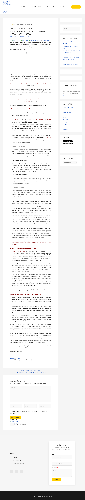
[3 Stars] (11, 24)
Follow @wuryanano (68, 147)
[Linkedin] (16, 471)
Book (54, 7)
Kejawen (65, 114)
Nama (54, 454)
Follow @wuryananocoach (70, 150)
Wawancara (66, 126)
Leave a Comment (14, 36)
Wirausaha (23, 36)
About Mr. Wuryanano (24, 7)
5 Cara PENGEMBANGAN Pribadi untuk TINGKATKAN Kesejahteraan (71, 53)
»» (63, 95)
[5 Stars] (13, 24)
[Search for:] (71, 28)
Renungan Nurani (67, 122)
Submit (57, 479)
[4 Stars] (12, 24)
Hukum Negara (67, 112)
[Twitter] (11, 471)
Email (54, 461)
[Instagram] (21, 471)
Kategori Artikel (63, 7)
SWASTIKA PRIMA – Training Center (41, 7)
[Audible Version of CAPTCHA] (14, 421)
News (64, 117)
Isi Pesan (55, 467)
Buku (64, 110)
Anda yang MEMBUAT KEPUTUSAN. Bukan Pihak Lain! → (30, 372)
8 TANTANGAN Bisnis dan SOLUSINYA (31, 370)
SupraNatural (66, 124)
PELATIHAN (66, 119)
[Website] (45, 406)
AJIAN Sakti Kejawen (68, 107)
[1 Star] (10, 24)
